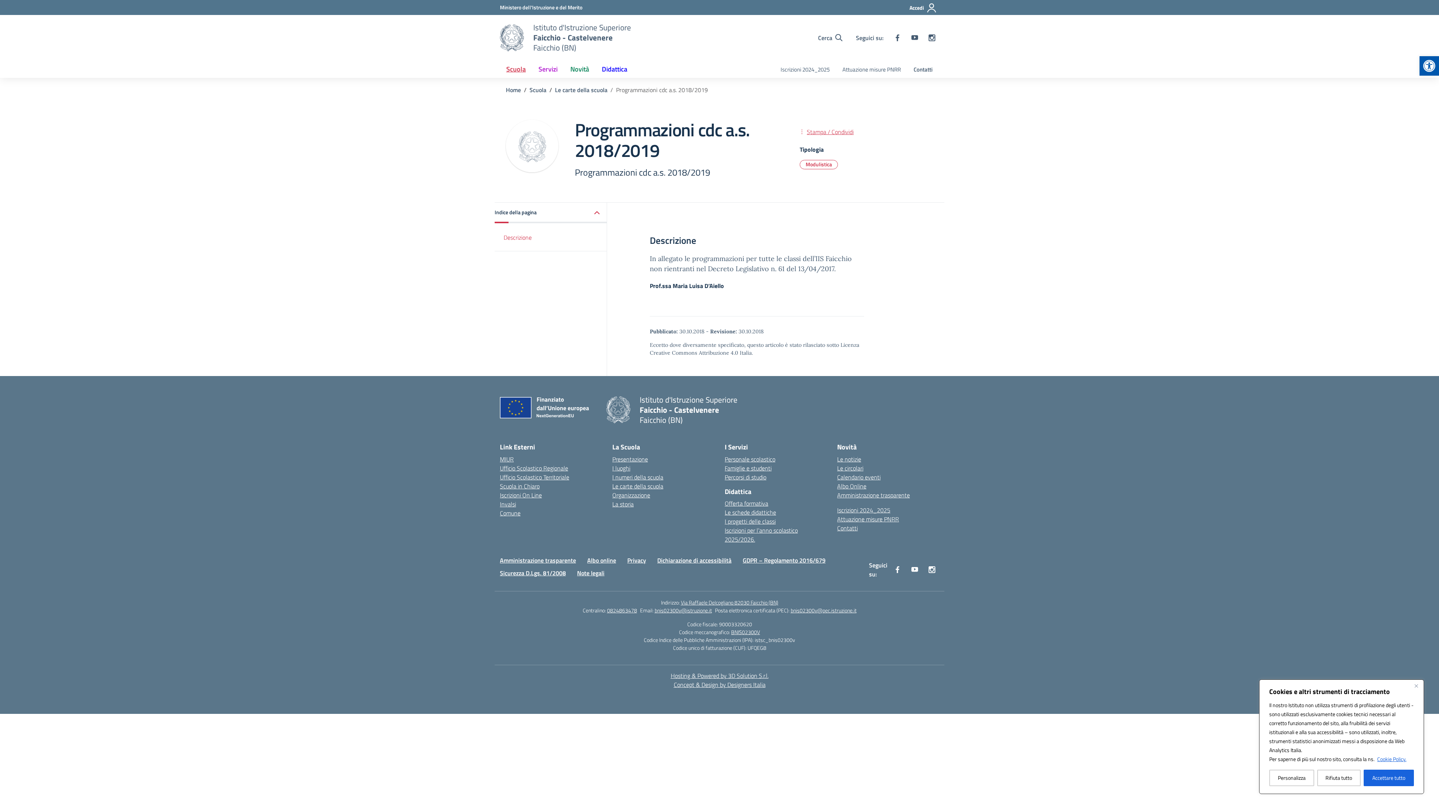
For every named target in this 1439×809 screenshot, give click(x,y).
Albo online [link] (601, 560)
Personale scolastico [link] (750, 459)
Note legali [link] (590, 573)
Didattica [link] (614, 69)
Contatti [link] (923, 69)
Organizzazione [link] (631, 495)
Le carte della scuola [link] (637, 486)
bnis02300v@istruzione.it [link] (683, 610)
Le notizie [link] (849, 459)
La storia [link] (623, 504)
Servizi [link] (548, 69)
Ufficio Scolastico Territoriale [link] (534, 477)
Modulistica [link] (819, 164)
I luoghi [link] (621, 468)
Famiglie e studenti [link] (748, 468)
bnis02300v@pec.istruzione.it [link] (824, 610)
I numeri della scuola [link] (637, 477)
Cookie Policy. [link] (1391, 759)
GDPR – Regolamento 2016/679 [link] (784, 560)
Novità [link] (579, 69)
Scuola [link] (516, 69)
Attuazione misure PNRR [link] (871, 69)
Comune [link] (510, 513)
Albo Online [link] (851, 486)
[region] (1341, 736)
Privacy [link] (636, 560)
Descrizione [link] (518, 237)
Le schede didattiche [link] (750, 512)
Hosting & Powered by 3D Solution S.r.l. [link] (720, 675)
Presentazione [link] (630, 459)
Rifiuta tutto (1338, 778)
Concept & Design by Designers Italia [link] (720, 684)
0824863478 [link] (622, 610)
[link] (1429, 66)
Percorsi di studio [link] (745, 477)
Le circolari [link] (850, 468)
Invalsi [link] (508, 504)
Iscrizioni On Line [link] (521, 495)
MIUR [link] (507, 459)
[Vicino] (1416, 685)
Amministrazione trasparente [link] (873, 495)
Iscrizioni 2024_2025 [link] (805, 69)
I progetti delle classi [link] (750, 521)
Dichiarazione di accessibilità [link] (694, 560)
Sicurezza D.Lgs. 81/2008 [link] (533, 573)
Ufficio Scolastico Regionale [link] (534, 468)
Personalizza (1292, 778)
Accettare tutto (1388, 778)
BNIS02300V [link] (745, 632)
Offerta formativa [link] (746, 503)
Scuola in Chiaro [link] (520, 486)
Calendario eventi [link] (859, 477)
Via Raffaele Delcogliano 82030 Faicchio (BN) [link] (729, 602)
